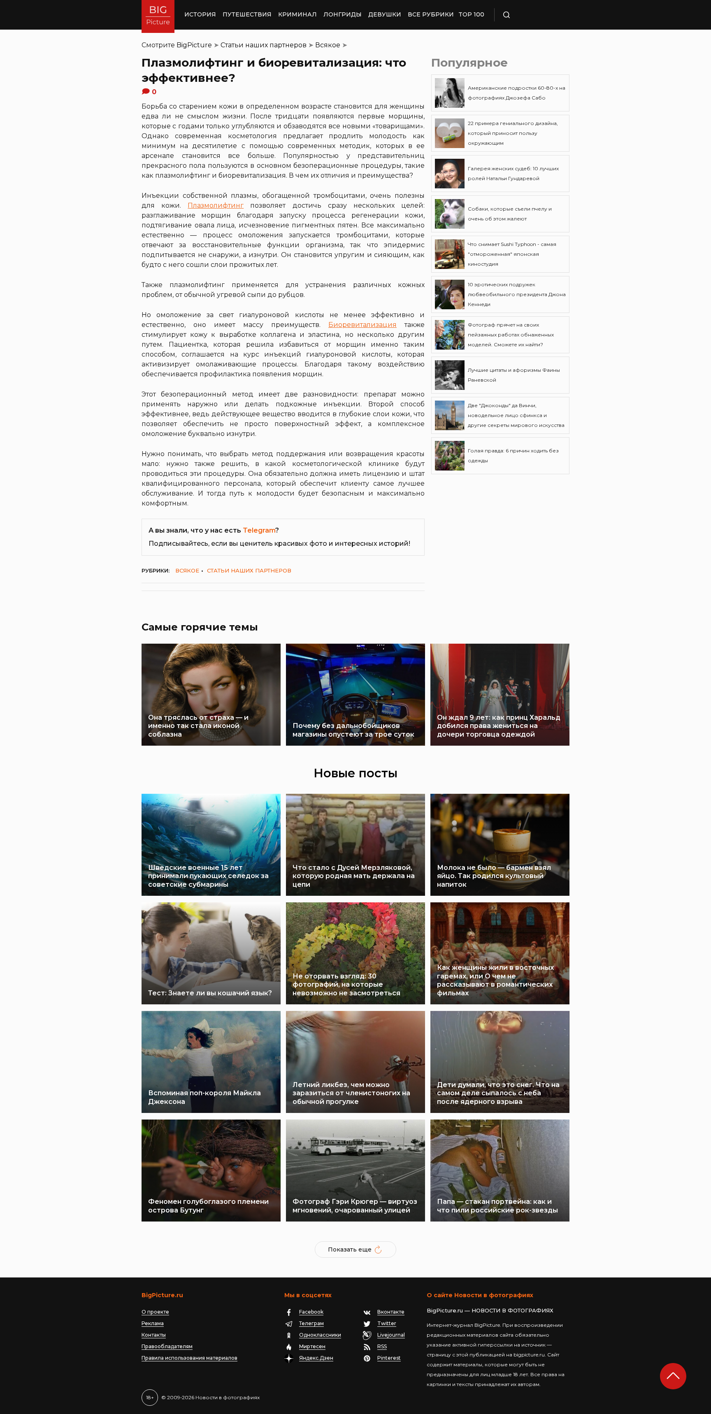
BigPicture (194, 45)
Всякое (327, 45)
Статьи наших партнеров (264, 45)
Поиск (530, 15)
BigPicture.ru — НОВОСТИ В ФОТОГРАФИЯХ (490, 1310)
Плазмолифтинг (216, 205)
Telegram (259, 530)
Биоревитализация (362, 325)
